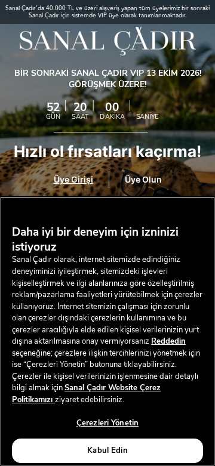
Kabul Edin (107, 450)
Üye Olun (143, 180)
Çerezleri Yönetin (107, 423)
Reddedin (168, 341)
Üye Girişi (73, 180)
